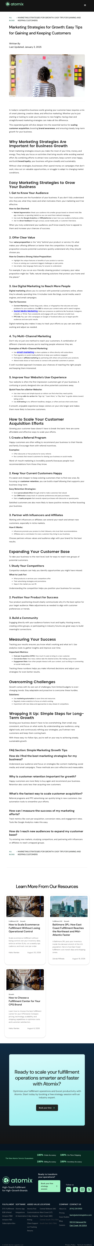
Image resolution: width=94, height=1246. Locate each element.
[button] (85, 5)
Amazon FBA (7, 1220)
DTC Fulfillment (8, 1209)
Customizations (33, 1212)
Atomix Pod (31, 1209)
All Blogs (11, 19)
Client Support (32, 1223)
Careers (62, 1225)
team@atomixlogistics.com (81, 1215)
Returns (30, 1231)
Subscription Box (8, 1223)
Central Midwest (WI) (48, 1209)
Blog (61, 1221)
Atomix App (20, 1209)
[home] (17, 4)
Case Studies (64, 1217)
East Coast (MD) (46, 1216)
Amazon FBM (7, 1216)
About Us (62, 1209)
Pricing (61, 1213)
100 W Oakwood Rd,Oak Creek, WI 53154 (78, 1224)
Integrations (20, 1212)
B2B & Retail (7, 1212)
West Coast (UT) (46, 1212)
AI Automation (21, 1216)
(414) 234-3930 (76, 1209)
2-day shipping (32, 1216)
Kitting (29, 1220)
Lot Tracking (32, 1227)
